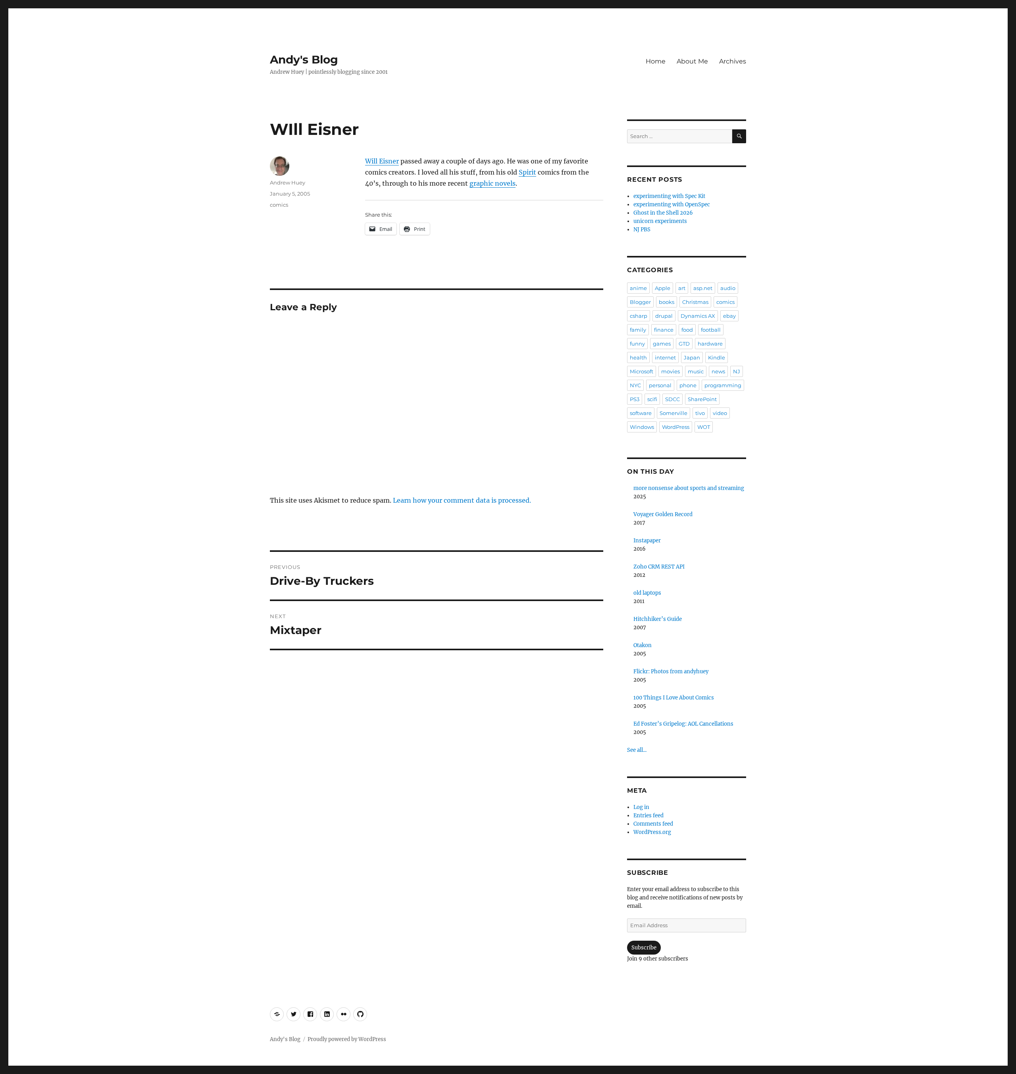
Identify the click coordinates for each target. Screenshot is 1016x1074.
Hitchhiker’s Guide (657, 619)
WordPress (675, 427)
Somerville (673, 413)
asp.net (702, 288)
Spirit (527, 172)
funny (637, 343)
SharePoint (702, 399)
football (711, 330)
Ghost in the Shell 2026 (663, 212)
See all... (637, 750)
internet (665, 357)
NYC (635, 385)
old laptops (647, 593)
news (718, 371)
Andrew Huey (287, 182)
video (720, 413)
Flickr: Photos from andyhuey (670, 671)
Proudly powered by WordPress (347, 1039)
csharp (638, 316)
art (681, 288)
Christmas (695, 302)
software (641, 413)
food (687, 330)
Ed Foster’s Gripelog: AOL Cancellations (683, 723)
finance (663, 330)
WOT (703, 427)
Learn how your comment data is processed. (462, 500)
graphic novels (493, 183)
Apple (662, 288)
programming (722, 385)
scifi (652, 399)
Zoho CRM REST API (659, 566)
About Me (692, 61)
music (696, 371)
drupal (664, 316)
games (662, 343)
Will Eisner (382, 161)
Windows (642, 427)
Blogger (640, 302)
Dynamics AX (698, 316)
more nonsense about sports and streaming (688, 488)
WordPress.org (652, 832)
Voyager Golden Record (663, 514)
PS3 (634, 399)
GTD (684, 343)
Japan (692, 357)
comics (279, 205)
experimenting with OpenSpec (671, 204)
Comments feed (653, 823)
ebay (729, 316)
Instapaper (647, 540)
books (666, 302)
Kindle (716, 357)
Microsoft (641, 371)
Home (656, 61)
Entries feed (648, 815)
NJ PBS (641, 229)
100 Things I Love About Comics (673, 697)
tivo (700, 413)
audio (727, 288)
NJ (736, 371)
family (638, 330)
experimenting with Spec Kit (669, 196)
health (638, 357)
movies (670, 371)
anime (638, 288)
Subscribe (643, 947)
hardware (710, 343)
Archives (732, 61)
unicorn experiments (660, 221)
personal (660, 385)
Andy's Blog (304, 59)
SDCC (672, 399)
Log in (641, 807)
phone (688, 385)
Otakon (642, 645)
